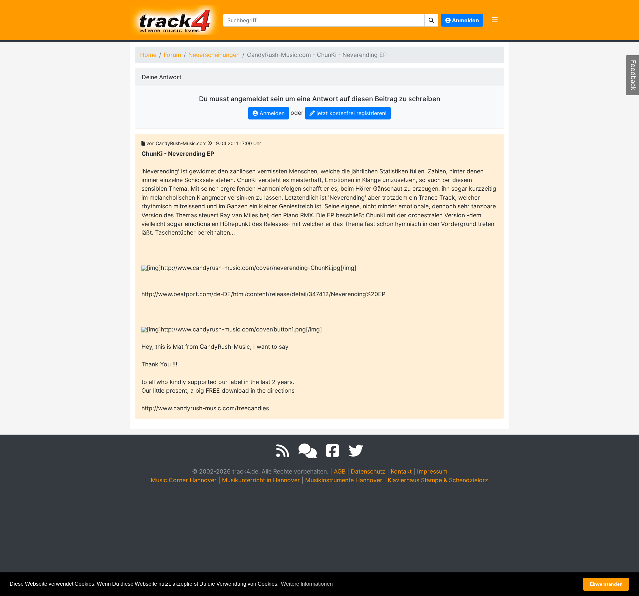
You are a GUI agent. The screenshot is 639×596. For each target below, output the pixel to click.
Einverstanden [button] (606, 584)
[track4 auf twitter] (356, 451)
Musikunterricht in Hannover (261, 480)
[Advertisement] (319, 539)
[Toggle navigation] (495, 20)
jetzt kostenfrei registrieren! (350, 113)
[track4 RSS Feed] (283, 451)
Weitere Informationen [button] (307, 584)
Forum (172, 54)
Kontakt (401, 471)
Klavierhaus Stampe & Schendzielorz (438, 480)
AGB (339, 471)
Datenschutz (368, 471)
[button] (431, 20)
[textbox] (324, 20)
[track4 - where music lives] (175, 19)
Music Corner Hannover (184, 480)
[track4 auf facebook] (332, 451)
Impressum (432, 471)
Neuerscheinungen (214, 54)
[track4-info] (308, 451)
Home (148, 54)
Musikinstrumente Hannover (343, 480)
